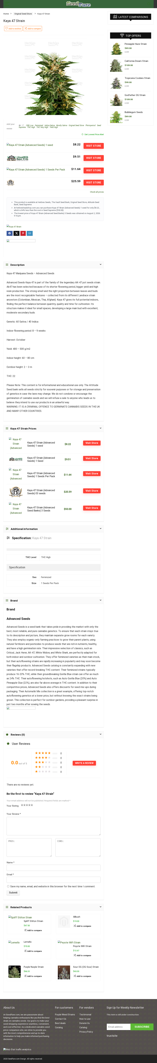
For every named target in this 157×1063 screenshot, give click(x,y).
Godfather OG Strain (135, 95)
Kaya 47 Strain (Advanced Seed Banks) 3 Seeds (41, 509)
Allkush (76, 917)
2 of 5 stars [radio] (23, 805)
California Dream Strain (136, 61)
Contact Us (60, 1019)
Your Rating (13, 805)
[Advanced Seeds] (21, 248)
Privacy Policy (86, 1032)
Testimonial (85, 1014)
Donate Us (84, 1023)
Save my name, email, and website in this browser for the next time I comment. (52, 886)
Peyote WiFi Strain (82, 946)
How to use (84, 1019)
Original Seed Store (23, 14)
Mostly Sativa (61, 125)
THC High (31, 127)
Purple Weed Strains (65, 1014)
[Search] (149, 4)
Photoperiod (91, 125)
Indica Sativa (50, 125)
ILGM (127, 52)
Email (10, 874)
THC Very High (42, 127)
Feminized (39, 125)
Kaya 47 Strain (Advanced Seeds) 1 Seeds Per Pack (41, 475)
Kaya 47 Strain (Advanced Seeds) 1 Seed (41, 459)
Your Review (14, 814)
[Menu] (7, 4)
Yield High (54, 127)
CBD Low (29, 125)
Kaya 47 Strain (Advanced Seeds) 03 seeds (41, 492)
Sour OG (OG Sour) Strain (86, 967)
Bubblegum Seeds (134, 112)
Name (10, 862)
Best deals (60, 1023)
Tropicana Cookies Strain (137, 78)
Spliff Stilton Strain (33, 921)
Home (6, 14)
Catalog (59, 1027)
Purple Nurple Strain (34, 967)
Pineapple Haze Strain (136, 44)
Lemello (28, 942)
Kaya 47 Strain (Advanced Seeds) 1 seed (41, 444)
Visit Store (93, 145)
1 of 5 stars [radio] (22, 805)
